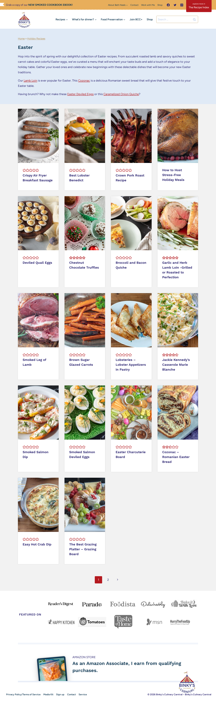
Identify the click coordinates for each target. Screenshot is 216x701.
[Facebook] (168, 5)
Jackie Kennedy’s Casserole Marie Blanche (176, 364)
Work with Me (148, 5)
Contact (134, 5)
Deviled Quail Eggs (37, 262)
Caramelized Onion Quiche (121, 94)
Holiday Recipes (36, 38)
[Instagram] (182, 5)
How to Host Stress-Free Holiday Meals (173, 175)
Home (21, 38)
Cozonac (84, 80)
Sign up (60, 694)
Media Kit (48, 694)
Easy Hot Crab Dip (37, 544)
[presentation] (38, 136)
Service (83, 694)
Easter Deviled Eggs (80, 94)
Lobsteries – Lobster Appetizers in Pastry (131, 364)
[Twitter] (175, 5)
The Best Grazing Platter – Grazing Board (83, 549)
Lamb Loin (30, 80)
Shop (160, 5)
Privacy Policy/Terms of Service (23, 694)
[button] (24, 170)
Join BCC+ (136, 19)
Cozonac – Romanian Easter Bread (176, 457)
